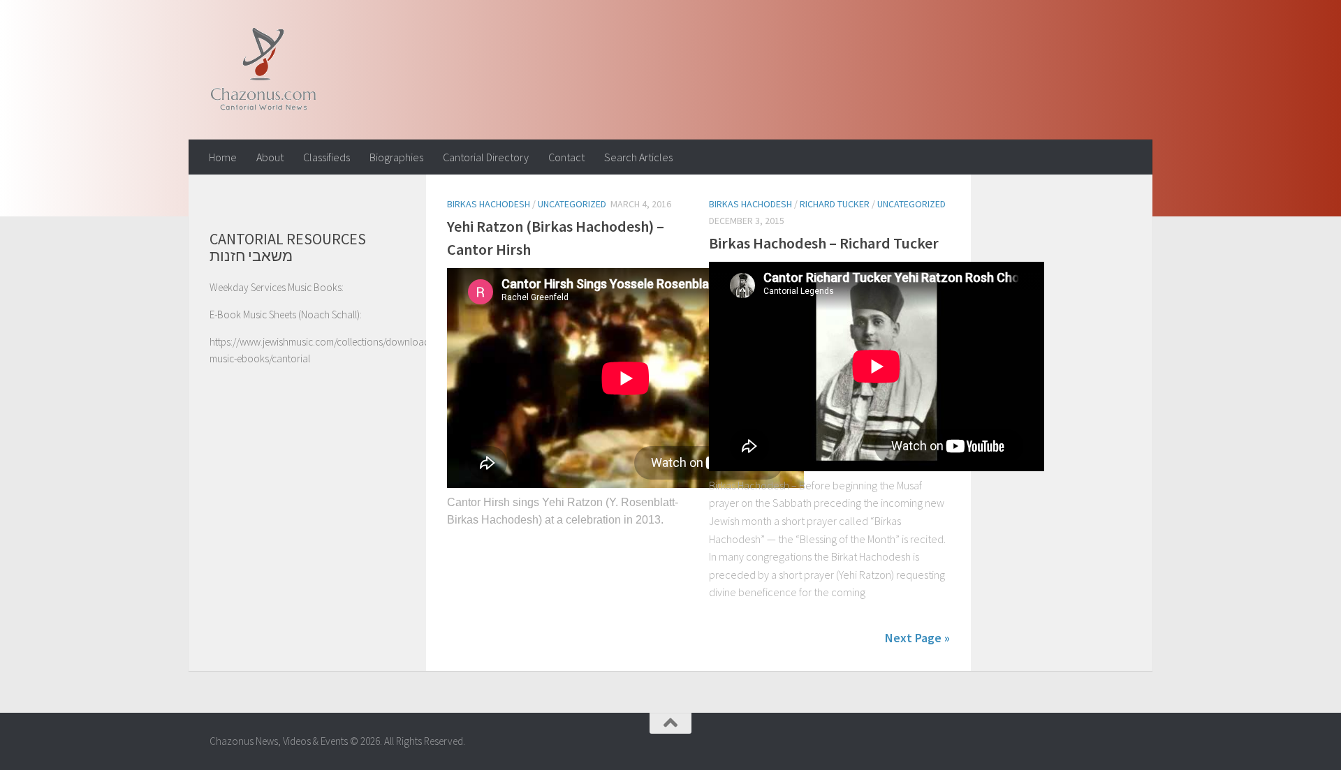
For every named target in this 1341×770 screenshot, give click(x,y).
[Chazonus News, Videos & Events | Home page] (263, 70)
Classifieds (326, 157)
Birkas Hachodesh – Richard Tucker (824, 243)
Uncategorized (572, 204)
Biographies (396, 157)
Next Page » (917, 638)
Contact (566, 157)
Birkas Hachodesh (488, 204)
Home (223, 157)
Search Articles (638, 157)
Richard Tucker (835, 204)
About (270, 157)
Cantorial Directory (486, 157)
